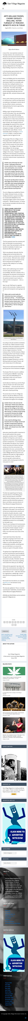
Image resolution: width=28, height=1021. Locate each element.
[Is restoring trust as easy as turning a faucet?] (14, 686)
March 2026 (8, 992)
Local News (20, 28)
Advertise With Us (10, 914)
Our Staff (7, 912)
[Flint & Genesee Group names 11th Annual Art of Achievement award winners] (14, 704)
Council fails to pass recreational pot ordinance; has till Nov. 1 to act (12, 678)
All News (7, 919)
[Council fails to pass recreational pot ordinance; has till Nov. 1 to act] (14, 671)
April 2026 (7, 990)
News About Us (9, 916)
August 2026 (8, 983)
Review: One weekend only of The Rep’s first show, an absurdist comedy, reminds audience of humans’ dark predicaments (14, 736)
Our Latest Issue (9, 921)
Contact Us (8, 918)
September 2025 (9, 1003)
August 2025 (8, 1005)
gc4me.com (7, 582)
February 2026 (9, 994)
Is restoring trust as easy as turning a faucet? (12, 693)
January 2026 (8, 995)
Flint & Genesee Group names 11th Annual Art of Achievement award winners (13, 713)
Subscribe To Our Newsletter (13, 923)
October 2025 (8, 1001)
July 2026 (7, 984)
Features (14, 28)
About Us (7, 910)
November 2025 (9, 999)
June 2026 (7, 986)
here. (13, 237)
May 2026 (7, 988)
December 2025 (9, 997)
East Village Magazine (14, 654)
